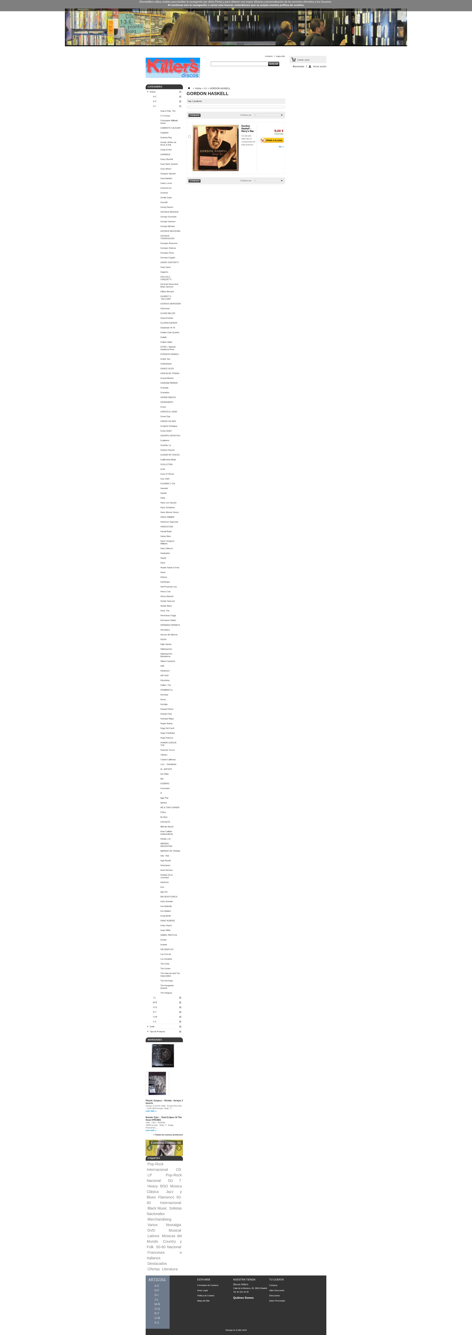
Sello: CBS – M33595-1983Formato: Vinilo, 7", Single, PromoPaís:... (160, 1125)
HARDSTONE (166, 527)
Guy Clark (165, 479)
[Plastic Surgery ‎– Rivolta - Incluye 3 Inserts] (163, 1056)
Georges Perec (167, 253)
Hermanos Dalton (168, 620)
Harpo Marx (165, 536)
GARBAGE (165, 154)
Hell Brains (165, 582)
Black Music (157, 1208)
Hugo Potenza (166, 738)
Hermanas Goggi (168, 615)
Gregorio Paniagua (168, 426)
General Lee (165, 188)
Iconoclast (165, 788)
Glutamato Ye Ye (167, 328)
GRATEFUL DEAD (168, 412)
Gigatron (164, 272)
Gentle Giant (166, 197)
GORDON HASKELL (169, 354)
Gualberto (164, 440)
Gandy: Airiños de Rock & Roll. (168, 143)
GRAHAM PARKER (169, 383)
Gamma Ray (166, 137)
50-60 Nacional (168, 1247)
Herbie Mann (166, 606)
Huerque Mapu (167, 719)
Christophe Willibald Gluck (169, 121)
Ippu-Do (164, 892)
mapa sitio (280, 56)
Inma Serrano (166, 870)
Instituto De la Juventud (166, 876)
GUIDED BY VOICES (170, 455)
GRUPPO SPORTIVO (170, 435)
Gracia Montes (167, 378)
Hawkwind (165, 553)
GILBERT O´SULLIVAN (165, 297)
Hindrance (165, 671)
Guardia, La (165, 445)
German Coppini (167, 257)
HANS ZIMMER (167, 517)
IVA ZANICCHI (166, 949)
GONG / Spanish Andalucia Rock (168, 348)
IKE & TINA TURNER (169, 807)
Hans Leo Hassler (168, 503)
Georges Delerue (168, 248)
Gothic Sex (165, 359)
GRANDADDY (166, 402)
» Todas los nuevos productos (168, 1135)
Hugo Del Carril (167, 728)
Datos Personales (277, 1301)
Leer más (150, 1111)
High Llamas (165, 644)
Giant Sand (165, 267)
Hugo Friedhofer (167, 733)
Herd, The (164, 611)
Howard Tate (166, 714)
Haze (162, 563)
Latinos (153, 1236)
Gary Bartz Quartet (169, 164)
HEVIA (163, 639)
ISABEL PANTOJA (168, 935)
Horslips (164, 704)
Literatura (170, 1269)
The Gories (165, 968)
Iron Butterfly (166, 906)
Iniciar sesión (319, 66)
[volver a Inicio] (189, 88)
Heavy (153, 1186)
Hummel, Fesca (167, 750)
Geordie (164, 202)
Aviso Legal (202, 1290)
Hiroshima (164, 680)
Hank (162, 498)
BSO (164, 1186)
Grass (163, 407)
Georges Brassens (169, 243)
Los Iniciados (166, 959)
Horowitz (164, 695)
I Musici (163, 755)
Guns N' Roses (167, 474)
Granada (164, 388)
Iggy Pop (164, 798)
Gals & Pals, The (168, 111)
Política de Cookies (205, 1295)
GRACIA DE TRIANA (169, 373)
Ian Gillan (164, 774)
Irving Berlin (165, 916)
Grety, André (166, 431)
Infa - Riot (164, 856)
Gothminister (166, 364)
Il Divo (163, 812)
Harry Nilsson (166, 548)
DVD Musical (164, 1230)
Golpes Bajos (166, 342)
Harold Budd (165, 531)
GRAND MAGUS (168, 397)
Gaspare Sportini (168, 173)
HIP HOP (164, 675)
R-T (155, 1012)
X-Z (154, 1021)
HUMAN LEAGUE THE (168, 743)
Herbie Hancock (167, 601)
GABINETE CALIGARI (170, 128)
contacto (269, 56)
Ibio (162, 779)
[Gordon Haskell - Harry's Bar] (215, 148)
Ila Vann (163, 817)
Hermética (165, 630)
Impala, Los (165, 839)
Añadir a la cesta (274, 140)
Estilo (152, 1026)
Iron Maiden (165, 911)
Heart (162, 572)
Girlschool (164, 308)
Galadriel (164, 133)
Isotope (163, 944)
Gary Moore (165, 169)
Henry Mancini (166, 596)
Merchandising (159, 1219)
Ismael (163, 940)
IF (161, 793)
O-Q (155, 1007)
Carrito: (303, 60)
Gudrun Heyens (167, 450)
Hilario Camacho (167, 661)
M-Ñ (155, 1002)
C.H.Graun (165, 116)
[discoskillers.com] (173, 77)
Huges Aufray (166, 723)
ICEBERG (164, 783)
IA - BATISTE (166, 769)
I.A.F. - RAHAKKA (168, 764)
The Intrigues (166, 993)
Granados (164, 392)
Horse (163, 699)
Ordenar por (245, 115)
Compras (273, 1285)
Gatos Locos (166, 183)
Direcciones (274, 1295)
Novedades (155, 1040)
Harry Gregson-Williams (167, 542)
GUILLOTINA (166, 464)
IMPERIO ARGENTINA (166, 844)
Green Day (165, 416)
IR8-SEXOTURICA (168, 897)
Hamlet (163, 493)
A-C (155, 96)
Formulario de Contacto (207, 1285)
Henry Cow (165, 591)
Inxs (162, 887)
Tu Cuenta (276, 1279)
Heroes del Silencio (169, 635)
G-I (154, 106)
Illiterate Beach (166, 827)
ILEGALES (165, 822)
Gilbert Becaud (167, 291)
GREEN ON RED (168, 421)
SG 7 (174, 1181)
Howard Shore (166, 709)
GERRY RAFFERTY (169, 262)
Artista (152, 92)
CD (178, 1170)
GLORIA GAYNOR (168, 323)
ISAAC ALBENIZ (167, 920)
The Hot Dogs (166, 981)
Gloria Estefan (166, 318)
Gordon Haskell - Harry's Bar (247, 128)
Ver (280, 147)
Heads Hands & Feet (169, 567)
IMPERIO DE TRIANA (170, 851)
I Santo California (168, 759)
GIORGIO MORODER (170, 304)
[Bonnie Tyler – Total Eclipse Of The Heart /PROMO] (157, 1084)
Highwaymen (166, 649)
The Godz (164, 964)
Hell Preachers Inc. (169, 587)
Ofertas (154, 1269)
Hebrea (163, 577)
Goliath (163, 337)
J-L (154, 998)
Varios (153, 1225)
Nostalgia (173, 1225)
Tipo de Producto (157, 1031)
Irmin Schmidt (166, 901)
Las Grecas (165, 954)
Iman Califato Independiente (166, 832)
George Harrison (168, 221)
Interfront (164, 882)
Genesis (164, 193)
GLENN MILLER (167, 313)
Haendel (164, 488)
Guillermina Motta (168, 459)
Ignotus (163, 803)
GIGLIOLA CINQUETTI (165, 278)
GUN (162, 469)
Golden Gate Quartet (169, 332)
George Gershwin (168, 217)
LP (150, 1175)
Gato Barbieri (166, 178)
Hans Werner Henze (169, 512)
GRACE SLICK (167, 368)
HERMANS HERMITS (170, 625)
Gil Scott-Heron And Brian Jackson (169, 285)
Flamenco (166, 1197)
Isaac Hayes (166, 925)
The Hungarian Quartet (167, 986)
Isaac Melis (165, 930)
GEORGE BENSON (169, 212)
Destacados (157, 1263)
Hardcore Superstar (169, 522)
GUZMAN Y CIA (167, 483)
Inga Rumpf (165, 860)
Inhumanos (165, 865)
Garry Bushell (166, 159)
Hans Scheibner (167, 507)
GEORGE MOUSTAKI (170, 231)
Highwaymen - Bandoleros (166, 655)
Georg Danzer (166, 207)
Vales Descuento (276, 1290)
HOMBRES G (166, 690)
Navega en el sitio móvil (236, 1330)
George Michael (167, 226)
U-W (155, 1017)
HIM (162, 666)
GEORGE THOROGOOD (167, 237)
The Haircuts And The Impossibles (170, 974)
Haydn (163, 558)
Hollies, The (165, 685)
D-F (155, 101)
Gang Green (166, 150)
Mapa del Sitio (203, 1301)
